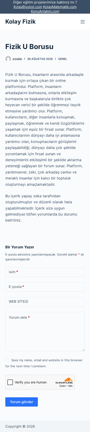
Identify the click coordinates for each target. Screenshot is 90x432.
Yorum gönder (21, 402)
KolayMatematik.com (60, 7)
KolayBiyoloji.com (28, 7)
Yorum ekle (19, 317)
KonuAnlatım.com (45, 11)
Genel (62, 59)
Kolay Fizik (20, 21)
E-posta (16, 286)
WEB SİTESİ (18, 301)
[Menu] (83, 22)
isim (13, 272)
